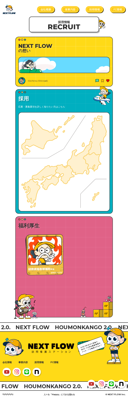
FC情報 (54, 362)
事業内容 (23, 362)
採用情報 (39, 362)
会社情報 (7, 362)
